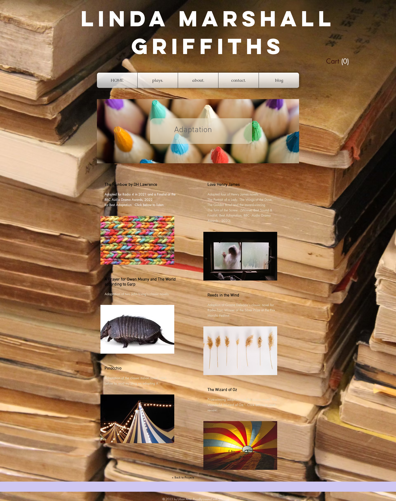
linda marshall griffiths (208, 32)
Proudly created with (205, 499)
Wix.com (223, 499)
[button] (329, 61)
